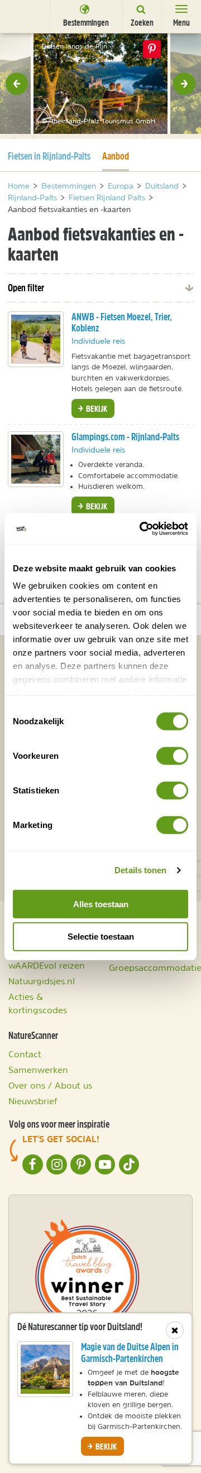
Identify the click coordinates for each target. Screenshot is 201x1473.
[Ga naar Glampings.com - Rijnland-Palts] (36, 459)
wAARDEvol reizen (46, 965)
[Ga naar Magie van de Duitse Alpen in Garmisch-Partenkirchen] (45, 1369)
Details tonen (140, 870)
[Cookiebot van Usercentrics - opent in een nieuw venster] (141, 529)
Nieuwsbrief (33, 1100)
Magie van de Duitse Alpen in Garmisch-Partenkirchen (130, 1352)
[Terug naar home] (25, 15)
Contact (24, 1054)
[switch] (172, 755)
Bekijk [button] (95, 408)
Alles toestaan (100, 903)
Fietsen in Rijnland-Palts (49, 155)
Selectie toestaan (101, 936)
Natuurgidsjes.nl (41, 980)
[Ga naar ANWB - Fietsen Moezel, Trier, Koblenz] (36, 339)
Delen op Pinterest (152, 49)
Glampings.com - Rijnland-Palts (125, 436)
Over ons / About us (50, 1085)
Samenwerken (38, 1069)
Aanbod (115, 155)
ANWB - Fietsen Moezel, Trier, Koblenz (121, 322)
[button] (17, 84)
